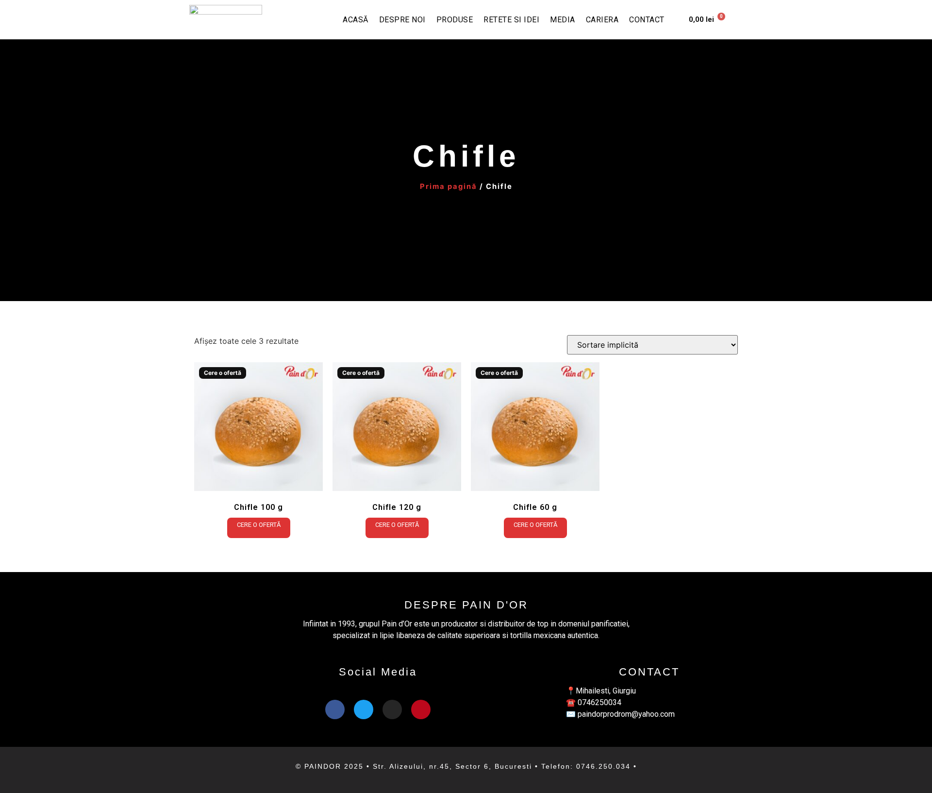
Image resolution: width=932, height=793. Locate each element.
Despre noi (402, 19)
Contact (647, 19)
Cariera (602, 19)
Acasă (355, 19)
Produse (454, 19)
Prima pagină (448, 186)
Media (562, 19)
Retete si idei (511, 19)
